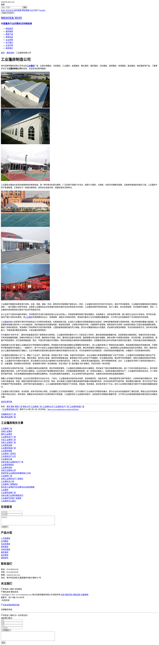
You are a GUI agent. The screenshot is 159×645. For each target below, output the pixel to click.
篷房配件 (4, 558)
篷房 (6, 322)
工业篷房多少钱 (7, 481)
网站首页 (9, 29)
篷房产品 (9, 34)
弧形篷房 (4, 547)
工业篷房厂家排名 (8, 454)
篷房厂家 (18, 407)
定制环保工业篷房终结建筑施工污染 (16, 473)
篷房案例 (9, 31)
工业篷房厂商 (6, 428)
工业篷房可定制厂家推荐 (11, 498)
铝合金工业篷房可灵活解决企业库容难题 (17, 487)
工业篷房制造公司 (10, 409)
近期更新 (84, 595)
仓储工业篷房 (6, 431)
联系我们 (9, 48)
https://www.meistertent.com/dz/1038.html (63, 409)
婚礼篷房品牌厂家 (8, 417)
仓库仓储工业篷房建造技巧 (12, 495)
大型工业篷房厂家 (8, 440)
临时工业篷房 (6, 434)
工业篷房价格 (6, 459)
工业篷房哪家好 (7, 465)
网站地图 (25, 10)
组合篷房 (4, 555)
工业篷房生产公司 (8, 456)
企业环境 (9, 45)
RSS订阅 (33, 10)
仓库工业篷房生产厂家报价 (12, 479)
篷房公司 (26, 407)
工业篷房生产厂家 (61, 407)
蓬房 (8, 407)
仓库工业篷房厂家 (8, 442)
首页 (3, 53)
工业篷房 (29, 317)
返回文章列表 (6, 402)
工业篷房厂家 (36, 407)
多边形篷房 (5, 544)
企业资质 (9, 40)
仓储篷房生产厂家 (8, 414)
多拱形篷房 (5, 549)
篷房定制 (10, 53)
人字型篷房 (5, 538)
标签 (63, 595)
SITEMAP (9, 10)
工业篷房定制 (6, 468)
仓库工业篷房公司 (8, 470)
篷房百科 (69, 595)
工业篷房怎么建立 (8, 501)
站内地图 (17, 10)
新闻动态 (9, 37)
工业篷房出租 (6, 445)
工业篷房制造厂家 (76, 407)
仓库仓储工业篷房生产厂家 (12, 462)
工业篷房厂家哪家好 (9, 484)
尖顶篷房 (4, 541)
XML (3, 10)
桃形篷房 (4, 552)
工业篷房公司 (48, 407)
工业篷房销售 (6, 451)
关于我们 (9, 43)
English (42, 10)
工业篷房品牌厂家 (8, 493)
